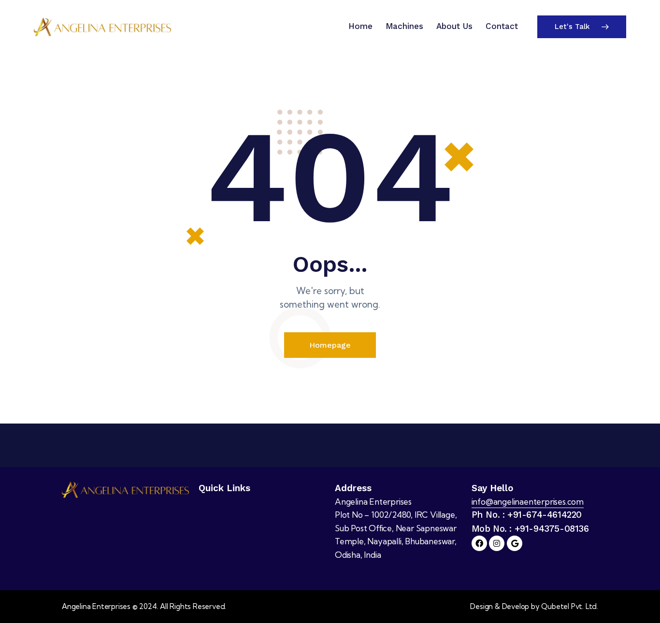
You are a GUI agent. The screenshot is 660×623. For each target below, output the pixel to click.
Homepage (330, 345)
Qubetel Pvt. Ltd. (569, 606)
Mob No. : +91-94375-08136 (530, 528)
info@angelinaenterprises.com (528, 501)
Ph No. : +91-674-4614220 (527, 514)
